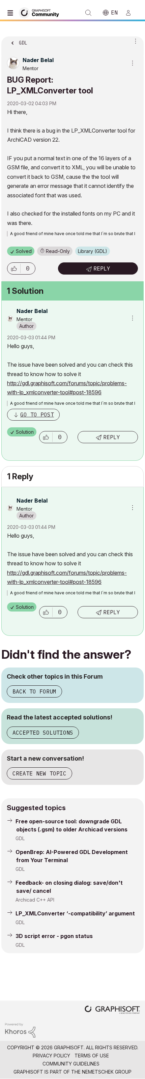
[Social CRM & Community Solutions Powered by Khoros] (20, 1030)
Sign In (131, 13)
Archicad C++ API (35, 900)
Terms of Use (92, 1055)
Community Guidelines (70, 1064)
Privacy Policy (51, 1055)
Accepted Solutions (42, 732)
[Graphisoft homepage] (112, 1010)
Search (88, 12)
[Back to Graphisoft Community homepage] (41, 12)
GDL (20, 838)
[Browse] (12, 12)
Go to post (37, 414)
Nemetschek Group (107, 1072)
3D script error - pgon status (54, 936)
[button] (13, 268)
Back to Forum (34, 691)
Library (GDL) (92, 251)
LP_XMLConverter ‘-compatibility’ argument (75, 913)
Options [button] (134, 40)
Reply (101, 268)
